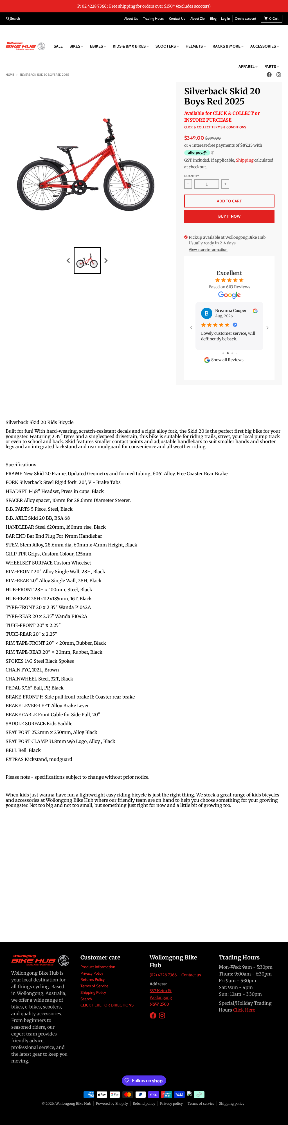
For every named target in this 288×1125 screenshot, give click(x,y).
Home (10, 75)
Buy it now (229, 216)
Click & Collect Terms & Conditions (215, 127)
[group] (87, 260)
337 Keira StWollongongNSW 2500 (161, 1001)
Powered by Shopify (112, 1107)
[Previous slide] (69, 260)
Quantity (191, 176)
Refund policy (144, 1107)
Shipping (244, 160)
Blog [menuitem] (213, 18)
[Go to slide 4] (234, 356)
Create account (245, 18)
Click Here (244, 1013)
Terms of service (201, 1107)
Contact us (191, 978)
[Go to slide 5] (237, 356)
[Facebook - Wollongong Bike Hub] (153, 1018)
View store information (208, 249)
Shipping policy (231, 1107)
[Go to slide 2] (225, 356)
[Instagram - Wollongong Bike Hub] (162, 1018)
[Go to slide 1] (220, 356)
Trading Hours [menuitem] (153, 18)
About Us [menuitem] (131, 18)
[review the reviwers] (255, 310)
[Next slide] (106, 260)
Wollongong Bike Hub (73, 1107)
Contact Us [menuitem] (177, 18)
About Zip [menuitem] (197, 18)
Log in (225, 18)
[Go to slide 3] (229, 357)
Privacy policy (171, 1107)
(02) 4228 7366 (163, 978)
